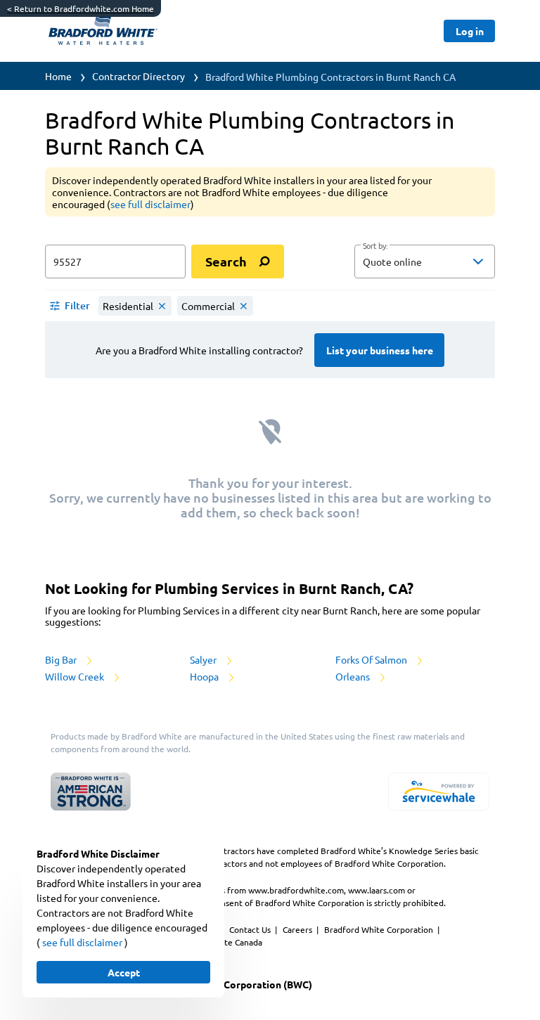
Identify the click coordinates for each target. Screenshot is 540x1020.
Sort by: (375, 246)
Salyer (204, 659)
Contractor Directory (138, 76)
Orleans (353, 676)
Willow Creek (75, 676)
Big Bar (62, 659)
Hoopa (205, 676)
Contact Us (251, 929)
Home (58, 76)
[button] (424, 261)
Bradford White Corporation (379, 929)
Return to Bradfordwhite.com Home (80, 8)
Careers (298, 929)
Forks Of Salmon (372, 659)
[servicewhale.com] (438, 792)
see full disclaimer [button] (150, 204)
